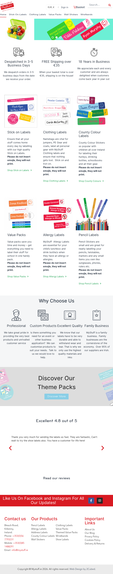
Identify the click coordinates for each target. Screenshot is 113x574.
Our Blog (90, 533)
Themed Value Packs (67, 532)
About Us (90, 529)
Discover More (56, 396)
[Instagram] (100, 501)
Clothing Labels (37, 14)
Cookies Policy (92, 540)
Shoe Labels (62, 539)
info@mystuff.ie (20, 550)
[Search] (109, 5)
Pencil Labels (38, 525)
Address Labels (39, 532)
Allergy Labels (38, 529)
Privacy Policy (92, 537)
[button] (53, 37)
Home (3, 14)
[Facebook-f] (91, 501)
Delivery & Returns (94, 544)
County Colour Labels (90, 134)
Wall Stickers (71, 14)
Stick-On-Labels (17, 14)
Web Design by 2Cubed (82, 569)
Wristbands (86, 14)
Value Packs (55, 14)
